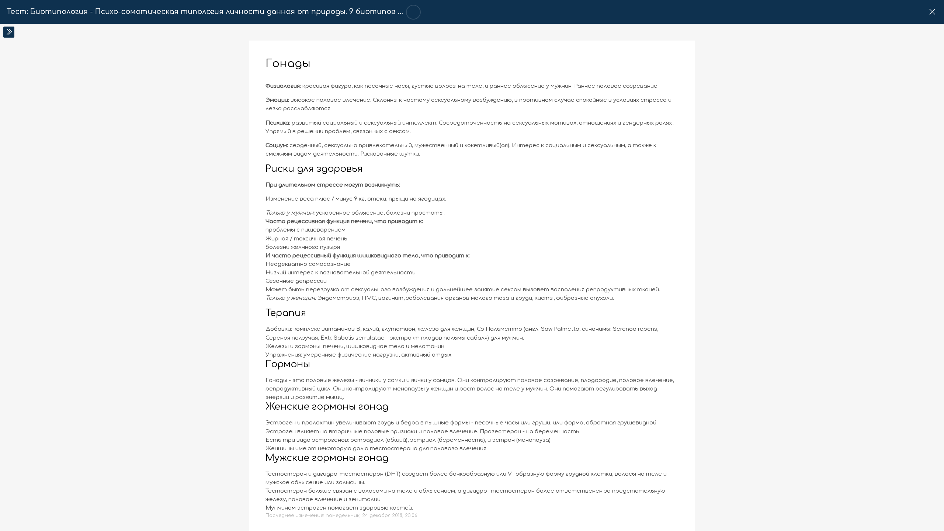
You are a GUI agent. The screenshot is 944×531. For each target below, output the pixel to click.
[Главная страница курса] (932, 12)
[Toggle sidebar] (8, 32)
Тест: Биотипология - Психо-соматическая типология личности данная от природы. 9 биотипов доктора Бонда (233, 12)
